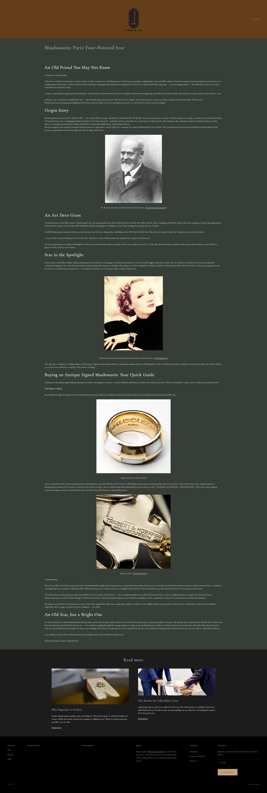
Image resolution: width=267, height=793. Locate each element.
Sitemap (193, 751)
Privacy (193, 760)
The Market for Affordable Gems (158, 700)
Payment (11, 745)
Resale (10, 754)
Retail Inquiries (34, 745)
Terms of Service (197, 756)
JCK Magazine (160, 358)
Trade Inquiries (88, 745)
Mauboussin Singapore (155, 207)
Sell (9, 750)
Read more (56, 727)
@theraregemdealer (156, 751)
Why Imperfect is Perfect (67, 709)
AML (9, 759)
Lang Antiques (139, 573)
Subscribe (227, 772)
